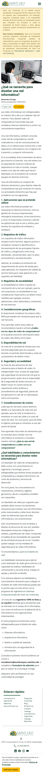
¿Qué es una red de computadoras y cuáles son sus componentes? (17, 444)
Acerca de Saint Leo (11, 706)
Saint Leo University (29, 594)
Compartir (20, 107)
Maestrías (7, 703)
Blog (26, 703)
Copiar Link (6, 107)
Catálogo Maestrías (28, 720)
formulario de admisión (23, 665)
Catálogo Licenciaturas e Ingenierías (29, 713)
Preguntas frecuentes (28, 699)
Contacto (27, 709)
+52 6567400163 (23, 746)
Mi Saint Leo (28, 706)
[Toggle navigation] (39, 4)
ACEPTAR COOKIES (11, 770)
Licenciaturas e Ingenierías (9, 699)
